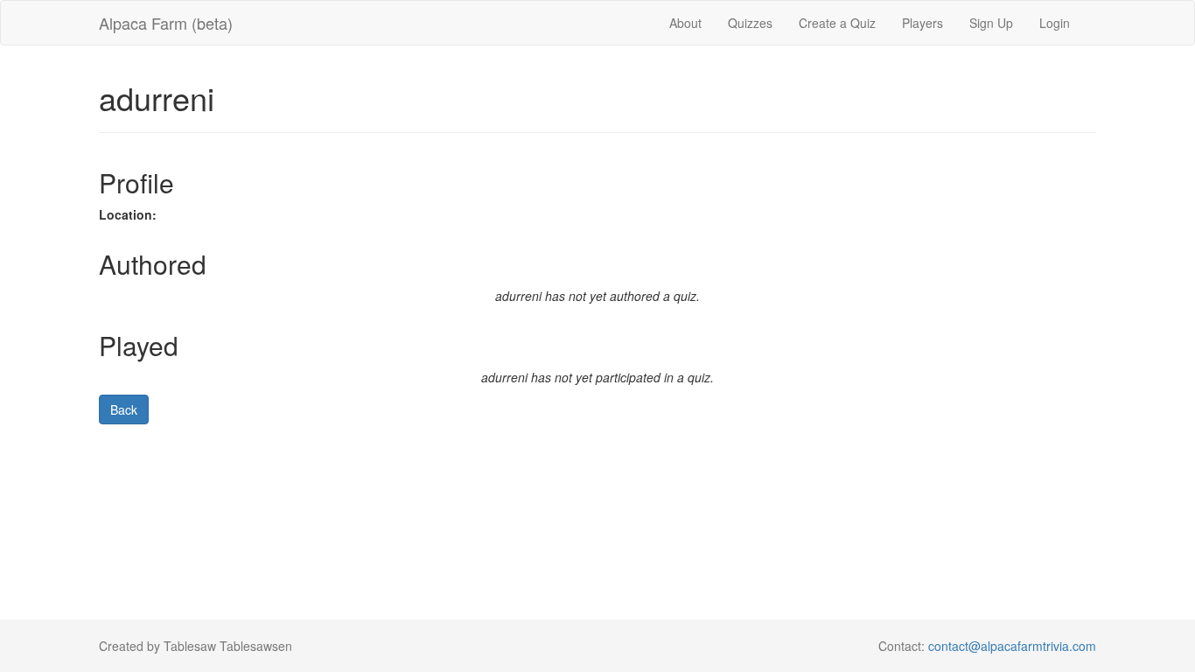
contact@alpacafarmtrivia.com (1012, 645)
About (685, 23)
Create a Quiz (837, 23)
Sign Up (991, 23)
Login (1054, 23)
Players (922, 23)
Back (123, 409)
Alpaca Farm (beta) (166, 22)
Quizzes (750, 23)
